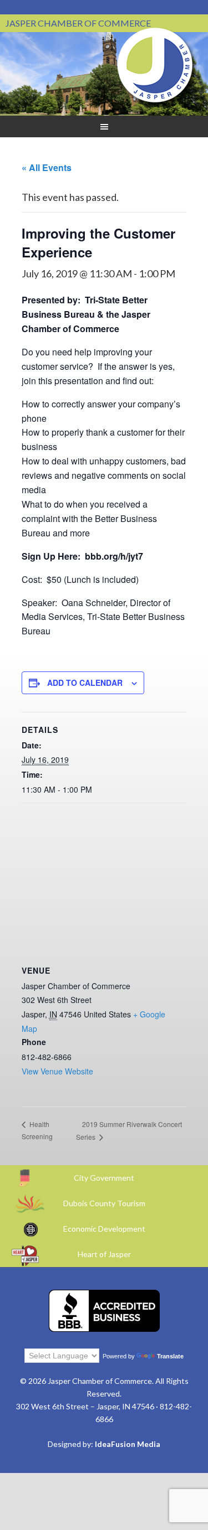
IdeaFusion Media (127, 1444)
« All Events (47, 167)
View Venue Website (57, 1071)
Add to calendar (85, 682)
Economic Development (104, 1228)
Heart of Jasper (104, 1254)
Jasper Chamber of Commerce (155, 65)
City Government (104, 1177)
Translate (170, 1356)
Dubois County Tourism (104, 1203)
